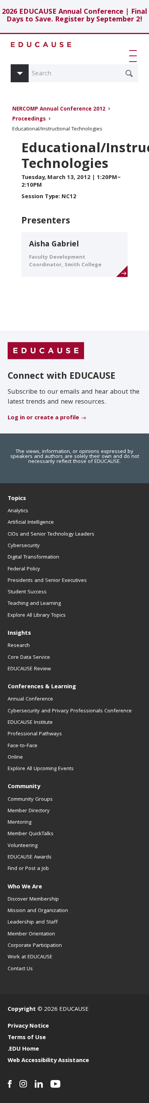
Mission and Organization (38, 911)
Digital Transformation (33, 557)
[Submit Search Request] (129, 73)
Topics (17, 499)
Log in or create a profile (43, 418)
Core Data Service (29, 657)
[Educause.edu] (46, 351)
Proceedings (29, 119)
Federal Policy (24, 569)
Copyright (22, 1010)
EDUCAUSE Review (29, 669)
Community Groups (30, 799)
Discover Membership (33, 899)
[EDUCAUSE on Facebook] (10, 1084)
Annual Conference (30, 699)
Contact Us (20, 969)
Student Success (27, 592)
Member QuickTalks (30, 834)
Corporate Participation (35, 946)
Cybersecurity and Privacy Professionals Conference (70, 711)
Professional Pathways (35, 734)
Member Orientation (31, 934)
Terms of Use (27, 1038)
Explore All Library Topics (37, 615)
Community (24, 787)
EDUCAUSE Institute (30, 722)
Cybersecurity (24, 546)
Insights (19, 634)
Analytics (18, 511)
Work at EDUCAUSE (30, 957)
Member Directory (29, 811)
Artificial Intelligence (31, 522)
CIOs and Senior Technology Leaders (51, 534)
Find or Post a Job (28, 869)
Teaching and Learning (34, 604)
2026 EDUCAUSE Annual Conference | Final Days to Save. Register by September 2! (74, 16)
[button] (134, 55)
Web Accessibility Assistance (48, 1061)
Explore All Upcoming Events (41, 769)
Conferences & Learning (42, 687)
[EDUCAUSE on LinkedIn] (39, 1084)
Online (15, 757)
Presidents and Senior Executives (47, 581)
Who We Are (25, 887)
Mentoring (19, 822)
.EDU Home (23, 1049)
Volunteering (22, 846)
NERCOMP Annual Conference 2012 (58, 109)
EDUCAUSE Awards (30, 857)
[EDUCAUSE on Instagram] (23, 1084)
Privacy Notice (28, 1026)
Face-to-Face (22, 746)
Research (19, 646)
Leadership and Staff (33, 922)
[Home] (41, 44)
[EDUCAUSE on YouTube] (55, 1084)
